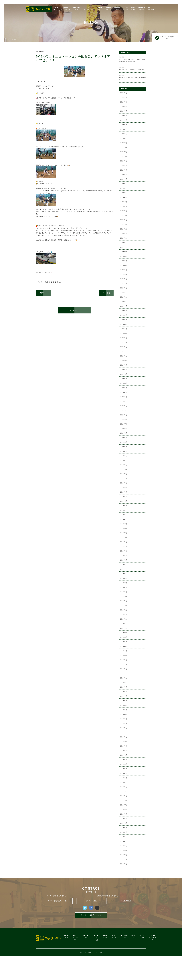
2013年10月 (124, 791)
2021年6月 (123, 374)
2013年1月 (123, 832)
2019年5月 (123, 487)
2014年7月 (123, 750)
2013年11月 (124, 787)
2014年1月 (123, 778)
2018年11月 (124, 515)
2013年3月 (123, 823)
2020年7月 (123, 424)
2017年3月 (123, 605)
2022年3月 (123, 333)
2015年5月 (123, 705)
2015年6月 (123, 700)
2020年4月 (123, 437)
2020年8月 (123, 419)
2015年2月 (123, 719)
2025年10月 (124, 138)
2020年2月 (123, 447)
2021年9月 (123, 360)
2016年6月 (123, 646)
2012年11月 (124, 841)
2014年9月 (123, 741)
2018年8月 (123, 528)
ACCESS (117, 9)
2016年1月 (123, 669)
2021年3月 (123, 388)
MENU (100, 9)
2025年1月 (123, 179)
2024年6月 (123, 211)
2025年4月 (123, 165)
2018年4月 (123, 546)
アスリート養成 (42, 282)
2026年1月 (123, 125)
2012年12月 (124, 837)
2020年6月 (123, 428)
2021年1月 (123, 397)
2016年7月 (123, 642)
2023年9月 (123, 252)
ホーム (9, 39)
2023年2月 (123, 283)
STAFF (108, 9)
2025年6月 (123, 156)
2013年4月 (123, 818)
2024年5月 (123, 215)
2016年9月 (123, 632)
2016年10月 (124, 628)
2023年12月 (124, 238)
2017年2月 (123, 610)
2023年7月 (123, 261)
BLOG (133, 9)
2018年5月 (123, 542)
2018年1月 (123, 560)
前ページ (44, 293)
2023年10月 (124, 247)
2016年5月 (123, 651)
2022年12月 (124, 292)
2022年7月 (123, 315)
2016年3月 (123, 660)
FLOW (89, 9)
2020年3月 (123, 442)
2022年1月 (123, 342)
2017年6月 (123, 592)
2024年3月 (123, 224)
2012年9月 (123, 850)
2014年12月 (124, 728)
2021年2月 (123, 392)
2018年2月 (123, 555)
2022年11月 (124, 297)
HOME (56, 9)
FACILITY (76, 9)
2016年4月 (123, 655)
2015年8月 (123, 691)
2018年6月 (123, 537)
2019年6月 (123, 483)
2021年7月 (123, 369)
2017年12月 (124, 564)
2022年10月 (124, 301)
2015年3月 (123, 714)
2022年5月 (123, 324)
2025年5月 (123, 161)
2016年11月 (124, 623)
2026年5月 (123, 106)
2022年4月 (123, 329)
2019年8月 (123, 474)
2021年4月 (123, 383)
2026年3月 (123, 115)
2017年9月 (123, 578)
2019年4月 (123, 492)
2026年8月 (123, 93)
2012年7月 (123, 859)
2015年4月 (123, 710)
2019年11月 (124, 460)
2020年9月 (123, 415)
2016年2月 (123, 664)
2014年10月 (124, 737)
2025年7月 (123, 152)
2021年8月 (123, 365)
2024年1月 (123, 233)
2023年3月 (123, 279)
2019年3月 (123, 496)
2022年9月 (123, 306)
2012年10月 (124, 846)
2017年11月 (124, 569)
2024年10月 (124, 193)
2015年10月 (124, 682)
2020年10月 (124, 410)
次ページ (106, 293)
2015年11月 (124, 678)
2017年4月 (123, 601)
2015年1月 (123, 723)
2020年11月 (124, 406)
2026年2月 (123, 120)
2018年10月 (124, 519)
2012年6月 (123, 864)
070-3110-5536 (125, 901)
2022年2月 (123, 338)
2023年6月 (123, 265)
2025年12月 (124, 129)
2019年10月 (124, 465)
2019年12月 (124, 456)
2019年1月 (123, 505)
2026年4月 (123, 111)
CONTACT (152, 9)
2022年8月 (123, 310)
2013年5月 (123, 814)
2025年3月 (123, 170)
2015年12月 (124, 673)
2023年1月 (123, 288)
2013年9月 (123, 796)
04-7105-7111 (91, 901)
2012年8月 (123, 855)
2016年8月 (123, 637)
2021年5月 (123, 378)
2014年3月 (123, 769)
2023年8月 (123, 256)
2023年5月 (123, 270)
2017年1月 (123, 614)
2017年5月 (123, 596)
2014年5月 (123, 759)
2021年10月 (124, 356)
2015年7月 (123, 696)
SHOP (125, 9)
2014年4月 (123, 764)
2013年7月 (123, 805)
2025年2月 (123, 174)
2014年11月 (124, 732)
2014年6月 (123, 755)
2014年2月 (123, 773)
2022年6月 (123, 320)
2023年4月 (123, 274)
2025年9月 (123, 143)
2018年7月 (123, 533)
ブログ (15, 39)
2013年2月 (123, 827)
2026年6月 (123, 102)
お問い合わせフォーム (57, 901)
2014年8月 (123, 746)
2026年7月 (123, 97)
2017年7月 (123, 587)
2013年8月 (123, 800)
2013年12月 (124, 782)
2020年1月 (123, 451)
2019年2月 (123, 501)
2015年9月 (123, 687)
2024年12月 (124, 183)
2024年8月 (123, 202)
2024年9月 (123, 197)
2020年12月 (124, 401)
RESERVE (141, 9)
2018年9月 (123, 524)
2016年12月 (124, 619)
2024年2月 (123, 229)
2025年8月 (123, 147)
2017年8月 (123, 583)
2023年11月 (124, 242)
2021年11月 (124, 351)
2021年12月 (124, 347)
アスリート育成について (91, 915)
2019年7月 (123, 478)
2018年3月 (123, 551)
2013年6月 (123, 809)
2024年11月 (124, 188)
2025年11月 (124, 134)
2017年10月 (124, 574)
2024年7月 (123, 206)
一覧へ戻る (75, 310)
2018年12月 (124, 510)
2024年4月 (123, 220)
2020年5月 (123, 433)
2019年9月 (123, 469)
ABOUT (65, 9)
